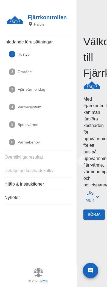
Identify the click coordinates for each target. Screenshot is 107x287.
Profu (44, 281)
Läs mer (90, 196)
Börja (94, 214)
